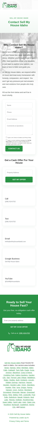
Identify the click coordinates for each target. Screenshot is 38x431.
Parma (29, 387)
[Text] (6, 212)
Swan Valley (7, 402)
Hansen (9, 390)
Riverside (15, 392)
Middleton (31, 378)
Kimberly (23, 380)
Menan (23, 392)
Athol (18, 368)
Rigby (6, 380)
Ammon (9, 373)
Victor (23, 385)
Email (7, 239)
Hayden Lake (15, 385)
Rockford (7, 405)
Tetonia (12, 400)
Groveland (7, 392)
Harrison (22, 383)
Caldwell (11, 370)
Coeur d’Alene (26, 373)
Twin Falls (20, 370)
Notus (5, 395)
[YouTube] (6, 272)
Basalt (20, 397)
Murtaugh (15, 405)
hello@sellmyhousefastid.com (15, 241)
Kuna (32, 370)
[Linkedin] (22, 357)
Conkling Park (9, 375)
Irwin (24, 402)
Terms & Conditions (18, 137)
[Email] (6, 232)
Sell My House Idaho (12, 363)
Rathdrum (13, 397)
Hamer (22, 407)
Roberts (26, 397)
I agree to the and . (19, 137)
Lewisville (27, 395)
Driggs (23, 387)
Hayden (6, 385)
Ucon (15, 390)
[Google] (16, 357)
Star (8, 378)
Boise (6, 368)
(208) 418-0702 (24, 333)
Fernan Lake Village (18, 378)
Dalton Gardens (21, 375)
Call (6, 199)
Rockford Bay (28, 400)
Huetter (8, 387)
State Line (31, 402)
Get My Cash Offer (19, 327)
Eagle (27, 370)
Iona (18, 387)
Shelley (12, 380)
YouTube (8, 279)
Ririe (10, 395)
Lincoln (31, 380)
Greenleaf (30, 392)
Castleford (24, 405)
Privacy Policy (28, 137)
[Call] (6, 192)
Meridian (24, 368)
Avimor (20, 390)
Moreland (28, 390)
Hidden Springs (12, 383)
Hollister (19, 400)
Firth (20, 395)
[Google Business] (6, 252)
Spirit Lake (17, 402)
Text (7, 219)
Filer (14, 387)
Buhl (17, 380)
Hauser (29, 383)
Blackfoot (16, 373)
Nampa (12, 368)
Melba (15, 395)
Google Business (12, 259)
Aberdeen (30, 385)
